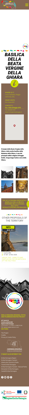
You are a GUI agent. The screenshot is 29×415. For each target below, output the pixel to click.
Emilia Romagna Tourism (9, 360)
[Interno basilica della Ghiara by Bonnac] (22, 186)
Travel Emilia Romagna (8, 364)
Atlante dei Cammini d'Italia (10, 362)
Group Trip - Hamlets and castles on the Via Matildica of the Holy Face (14, 259)
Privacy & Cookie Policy (8, 337)
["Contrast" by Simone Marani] (7, 172)
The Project (4, 333)
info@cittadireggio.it (15, 112)
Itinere (14, 249)
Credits (3, 335)
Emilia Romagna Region (8, 358)
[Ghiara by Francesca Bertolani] (22, 172)
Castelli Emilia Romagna (9, 371)
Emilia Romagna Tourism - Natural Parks (14, 367)
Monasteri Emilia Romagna (9, 369)
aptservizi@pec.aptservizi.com (11, 327)
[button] (26, 4)
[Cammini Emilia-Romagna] (8, 5)
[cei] (14, 346)
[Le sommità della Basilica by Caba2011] (7, 186)
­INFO (8, 227)
